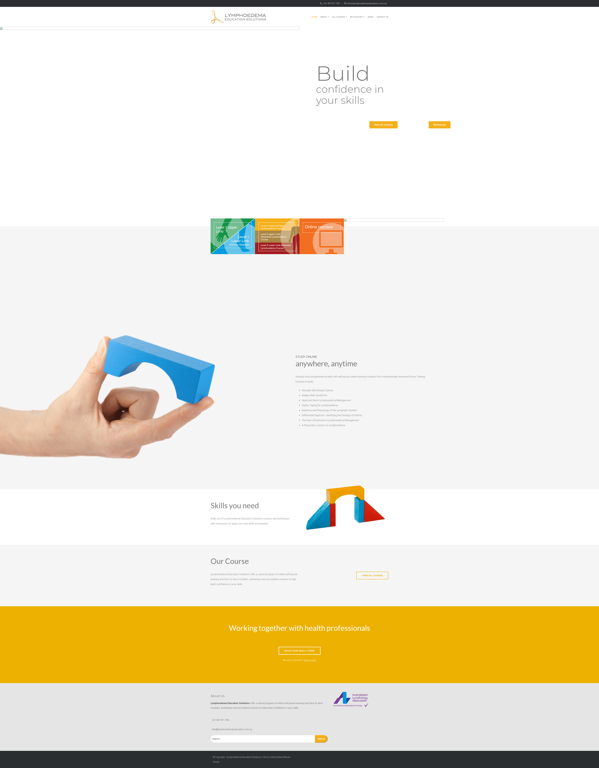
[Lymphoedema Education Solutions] (239, 16)
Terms (266, 757)
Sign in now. (310, 660)
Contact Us (382, 17)
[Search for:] (263, 739)
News (370, 17)
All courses (339, 17)
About (323, 17)
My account (356, 17)
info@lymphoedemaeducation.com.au (367, 3)
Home (314, 17)
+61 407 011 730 (331, 3)
